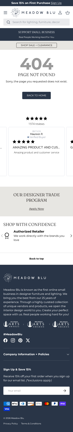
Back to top (36, 258)
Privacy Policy (10, 423)
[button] (67, 12)
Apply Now (36, 208)
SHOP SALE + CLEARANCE (36, 45)
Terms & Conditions (31, 423)
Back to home (36, 95)
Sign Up (56, 3)
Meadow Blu (17, 418)
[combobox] (36, 22)
